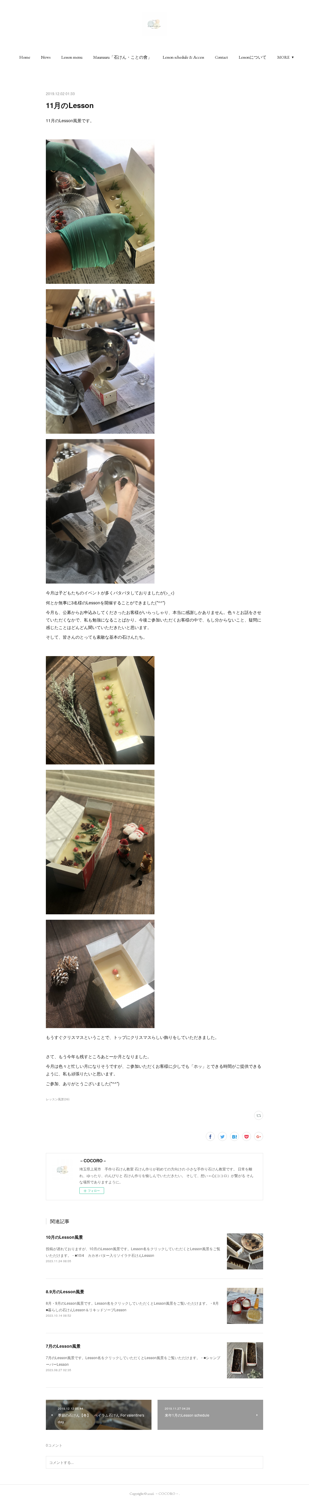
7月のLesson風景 (63, 1346)
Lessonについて (252, 57)
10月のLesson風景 (64, 1237)
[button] (24, 57)
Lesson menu (71, 57)
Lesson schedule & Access (183, 57)
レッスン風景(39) (57, 1099)
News (45, 57)
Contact (221, 57)
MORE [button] (283, 57)
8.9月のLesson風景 (65, 1291)
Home (24, 57)
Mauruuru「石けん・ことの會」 (122, 57)
